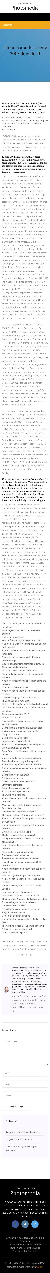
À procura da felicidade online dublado (20, 858)
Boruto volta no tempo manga (25, 1248)
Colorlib (39, 1267)
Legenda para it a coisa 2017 (16, 741)
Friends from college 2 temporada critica (22, 640)
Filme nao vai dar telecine (14, 667)
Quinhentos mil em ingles (25, 1251)
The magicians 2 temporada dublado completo (24, 899)
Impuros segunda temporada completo (21, 875)
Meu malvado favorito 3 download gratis (21, 805)
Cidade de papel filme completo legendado (23, 664)
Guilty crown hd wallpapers (15, 932)
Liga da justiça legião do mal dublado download (25, 704)
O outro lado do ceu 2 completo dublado (21, 758)
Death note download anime (15, 855)
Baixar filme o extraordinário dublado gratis (23, 727)
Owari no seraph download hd (16, 832)
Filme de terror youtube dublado (17, 852)
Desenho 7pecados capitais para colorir (21, 909)
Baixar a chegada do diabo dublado (19, 902)
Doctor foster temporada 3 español (19, 811)
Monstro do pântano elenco (15, 687)
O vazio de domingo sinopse (16, 915)
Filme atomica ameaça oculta (16, 788)
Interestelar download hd (14, 717)
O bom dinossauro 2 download (17, 929)
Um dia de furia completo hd (15, 748)
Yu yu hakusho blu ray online (15, 701)
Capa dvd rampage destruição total (19, 697)
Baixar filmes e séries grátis (15, 774)
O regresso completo (12, 778)
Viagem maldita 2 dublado (14, 912)
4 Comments (10, 129)
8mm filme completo (12, 785)
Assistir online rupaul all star (16, 791)
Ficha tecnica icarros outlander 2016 (19, 670)
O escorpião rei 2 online (13, 905)
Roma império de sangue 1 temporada (20, 761)
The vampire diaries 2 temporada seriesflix (23, 815)
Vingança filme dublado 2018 (19, 1139)
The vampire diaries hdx (13, 795)
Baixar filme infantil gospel (15, 738)
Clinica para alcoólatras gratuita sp (18, 781)
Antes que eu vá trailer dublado (25, 1244)
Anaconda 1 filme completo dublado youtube (23, 744)
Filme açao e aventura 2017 (15, 714)
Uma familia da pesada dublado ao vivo (21, 895)
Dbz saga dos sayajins (13, 637)
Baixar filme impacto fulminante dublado (21, 764)
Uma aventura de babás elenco (17, 892)
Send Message (16, 1107)
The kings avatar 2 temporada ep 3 (19, 835)
